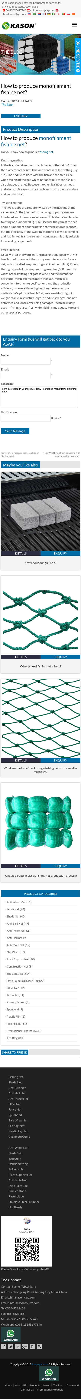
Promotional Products (20, 1030)
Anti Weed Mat (16, 902)
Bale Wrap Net (18, 1120)
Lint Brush (15, 1207)
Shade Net (13, 916)
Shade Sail (14, 1153)
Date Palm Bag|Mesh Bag (23, 980)
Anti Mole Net (15, 945)
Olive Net (13, 988)
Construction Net (17, 966)
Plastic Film (14, 1016)
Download (72, 1385)
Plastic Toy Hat (18, 1131)
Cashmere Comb (19, 1136)
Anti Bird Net (15, 923)
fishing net (46, 152)
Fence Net (13, 909)
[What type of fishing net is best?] (40, 653)
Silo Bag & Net (16, 973)
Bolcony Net (16, 1169)
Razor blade (16, 1196)
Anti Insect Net (16, 930)
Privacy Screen (16, 1002)
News (46, 1385)
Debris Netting (18, 1163)
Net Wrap (13, 952)
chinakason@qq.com (42, 10)
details (21, 553)
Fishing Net (14, 1023)
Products (34, 1385)
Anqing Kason (40, 1364)
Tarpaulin (12, 995)
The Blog (74, 57)
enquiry (21, 116)
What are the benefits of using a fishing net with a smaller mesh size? (40, 769)
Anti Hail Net (16, 1093)
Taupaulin (14, 1158)
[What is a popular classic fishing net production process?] (40, 862)
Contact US (27, 1389)
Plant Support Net (18, 959)
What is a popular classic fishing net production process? (40, 875)
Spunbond (13, 1009)
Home (8, 1385)
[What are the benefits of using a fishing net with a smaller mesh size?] (40, 757)
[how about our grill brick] (40, 550)
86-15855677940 (16, 10)
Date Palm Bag (18, 1185)
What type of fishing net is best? (40, 666)
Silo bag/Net (16, 1125)
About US (20, 1385)
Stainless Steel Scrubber (23, 1201)
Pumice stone (17, 1191)
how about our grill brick (40, 562)
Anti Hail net (14, 938)
